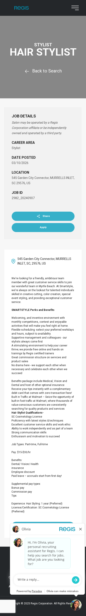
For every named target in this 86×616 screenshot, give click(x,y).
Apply (43, 227)
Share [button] (46, 216)
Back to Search (47, 71)
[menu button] (74, 8)
